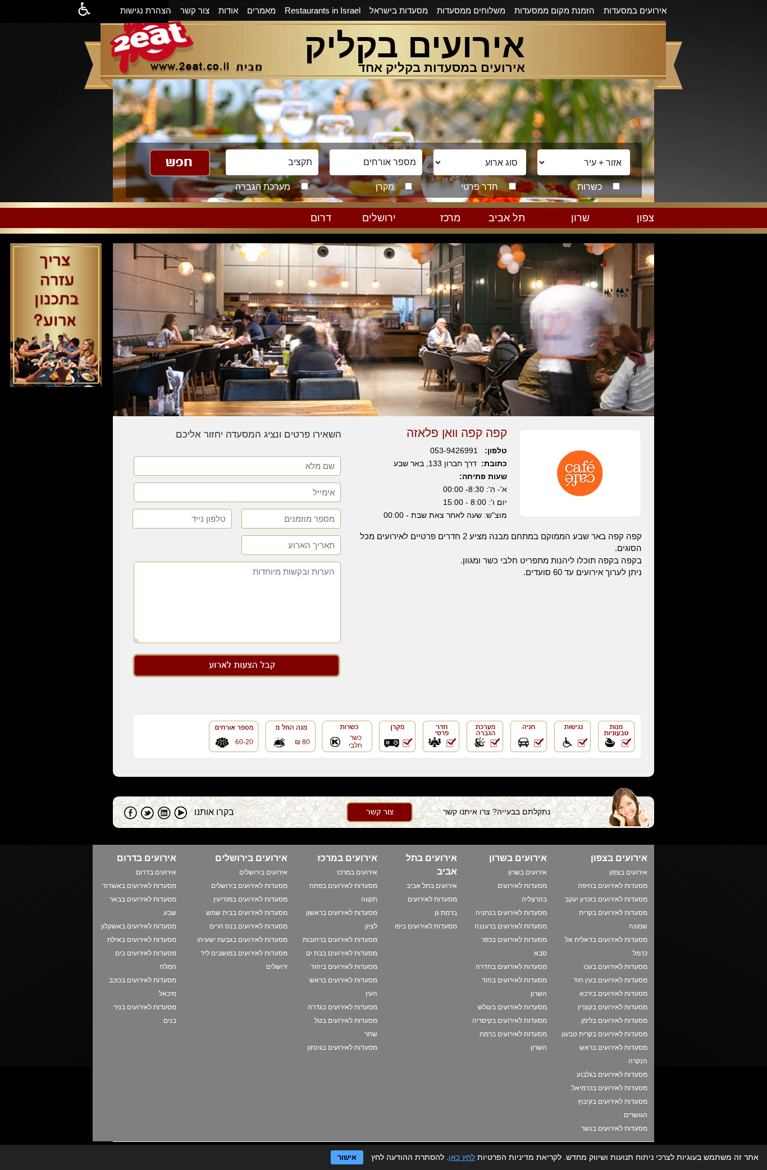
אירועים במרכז (357, 872)
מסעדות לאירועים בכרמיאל (609, 1088)
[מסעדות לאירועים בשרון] (567, 230)
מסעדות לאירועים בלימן (614, 1021)
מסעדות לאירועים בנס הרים (248, 926)
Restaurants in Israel (322, 10)
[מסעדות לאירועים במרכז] (438, 230)
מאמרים (261, 10)
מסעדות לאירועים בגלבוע (612, 1074)
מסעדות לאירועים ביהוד (344, 967)
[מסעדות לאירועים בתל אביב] (502, 230)
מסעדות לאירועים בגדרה (342, 1007)
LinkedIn (164, 813)
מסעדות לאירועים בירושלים (249, 886)
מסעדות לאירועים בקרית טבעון (604, 1034)
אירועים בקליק (414, 46)
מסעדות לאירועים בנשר (614, 1128)
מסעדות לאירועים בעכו (615, 967)
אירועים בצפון (628, 872)
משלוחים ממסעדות (471, 10)
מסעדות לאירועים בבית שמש (246, 913)
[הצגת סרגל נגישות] (84, 11)
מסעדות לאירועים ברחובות (340, 940)
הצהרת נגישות (145, 10)
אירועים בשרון (527, 872)
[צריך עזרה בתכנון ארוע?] (56, 384)
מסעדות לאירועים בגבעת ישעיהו (242, 940)
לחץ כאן (462, 1157)
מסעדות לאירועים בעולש (512, 1007)
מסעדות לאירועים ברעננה (510, 926)
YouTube (181, 813)
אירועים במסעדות (635, 10)
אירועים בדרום (156, 872)
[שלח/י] (379, 819)
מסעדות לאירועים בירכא (613, 994)
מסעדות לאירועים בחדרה (511, 967)
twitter (147, 813)
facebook (130, 813)
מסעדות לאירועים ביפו (426, 926)
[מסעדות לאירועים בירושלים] (373, 230)
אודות (228, 10)
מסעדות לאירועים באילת (141, 940)
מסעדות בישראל (398, 10)
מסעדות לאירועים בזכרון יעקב (606, 899)
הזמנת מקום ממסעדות (554, 10)
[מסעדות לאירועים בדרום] (308, 230)
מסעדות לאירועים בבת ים (341, 953)
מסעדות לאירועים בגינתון (342, 1047)
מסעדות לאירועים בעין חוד (610, 980)
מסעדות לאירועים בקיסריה (509, 1021)
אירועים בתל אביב (432, 886)
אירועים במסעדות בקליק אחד (441, 68)
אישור (347, 1157)
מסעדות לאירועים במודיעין (250, 899)
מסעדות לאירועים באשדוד (139, 886)
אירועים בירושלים (263, 872)
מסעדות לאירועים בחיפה (612, 886)
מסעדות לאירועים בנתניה (511, 913)
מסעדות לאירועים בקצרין (612, 1007)
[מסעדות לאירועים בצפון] (631, 230)
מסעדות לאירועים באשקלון (138, 926)
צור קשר (194, 10)
